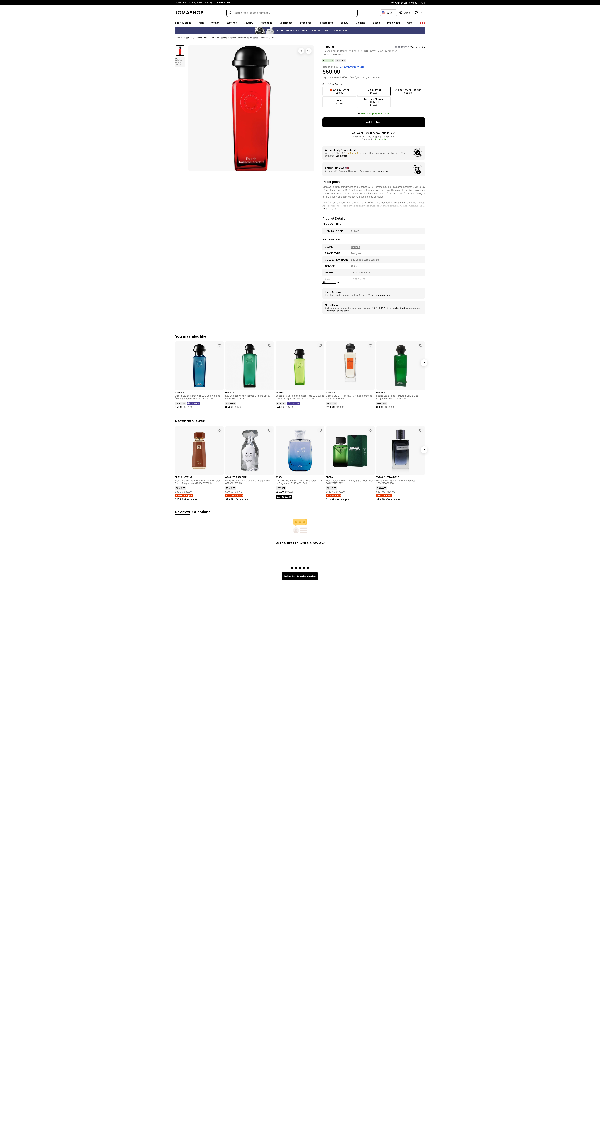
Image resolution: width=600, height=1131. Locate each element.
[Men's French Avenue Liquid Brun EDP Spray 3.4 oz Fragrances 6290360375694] (219, 430)
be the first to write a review (300, 576)
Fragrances (326, 22)
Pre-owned (393, 22)
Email (394, 308)
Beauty (344, 22)
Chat (402, 308)
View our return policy (379, 295)
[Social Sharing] (301, 51)
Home (177, 38)
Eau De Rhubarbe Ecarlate (215, 38)
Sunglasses (286, 22)
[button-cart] (422, 13)
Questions (201, 512)
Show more (329, 208)
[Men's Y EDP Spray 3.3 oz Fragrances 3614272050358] (421, 430)
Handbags (266, 22)
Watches (232, 22)
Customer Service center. (338, 310)
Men (201, 22)
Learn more (341, 155)
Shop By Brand (183, 22)
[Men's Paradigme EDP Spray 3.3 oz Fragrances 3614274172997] (370, 430)
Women (215, 22)
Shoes (376, 22)
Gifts (409, 22)
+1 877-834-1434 (380, 308)
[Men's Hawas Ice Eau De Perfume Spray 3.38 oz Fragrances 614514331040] (320, 430)
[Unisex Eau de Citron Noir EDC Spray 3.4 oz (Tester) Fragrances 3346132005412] (219, 345)
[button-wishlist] (416, 13)
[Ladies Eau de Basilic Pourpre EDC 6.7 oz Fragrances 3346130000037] (421, 345)
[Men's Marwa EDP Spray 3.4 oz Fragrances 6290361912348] (270, 430)
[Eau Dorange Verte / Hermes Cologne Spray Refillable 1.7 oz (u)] (270, 345)
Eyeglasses (306, 22)
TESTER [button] (194, 403)
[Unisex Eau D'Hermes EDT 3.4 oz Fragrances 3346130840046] (370, 345)
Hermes (198, 38)
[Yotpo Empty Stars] (402, 46)
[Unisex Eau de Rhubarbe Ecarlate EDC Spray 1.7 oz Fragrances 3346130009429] (309, 51)
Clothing (360, 22)
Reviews (182, 512)
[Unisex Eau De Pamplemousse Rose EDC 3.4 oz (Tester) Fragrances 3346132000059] (320, 345)
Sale (422, 22)
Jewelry (248, 22)
